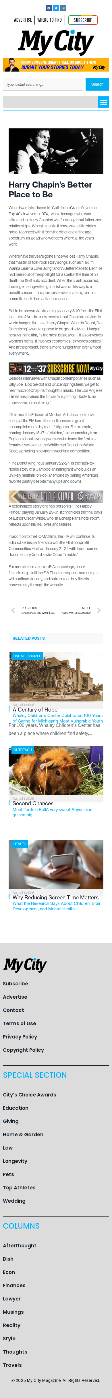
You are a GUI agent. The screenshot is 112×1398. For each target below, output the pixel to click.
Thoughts (15, 1351)
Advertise (15, 996)
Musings (13, 1312)
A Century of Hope (58, 715)
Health (19, 844)
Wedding (14, 1200)
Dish (8, 1258)
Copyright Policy (23, 1050)
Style (9, 1338)
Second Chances (52, 808)
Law (8, 1147)
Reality (11, 1325)
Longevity (15, 1161)
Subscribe (15, 983)
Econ (9, 1272)
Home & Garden (23, 1134)
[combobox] (43, 84)
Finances (14, 1285)
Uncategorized (27, 656)
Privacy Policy (20, 1036)
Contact (13, 1010)
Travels (12, 1365)
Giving (11, 1121)
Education (15, 1108)
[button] (103, 102)
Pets (8, 1174)
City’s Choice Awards (29, 1094)
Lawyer (12, 1298)
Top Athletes (19, 1187)
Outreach (22, 750)
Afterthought (19, 1245)
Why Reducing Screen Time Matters (57, 903)
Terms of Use (19, 1023)
